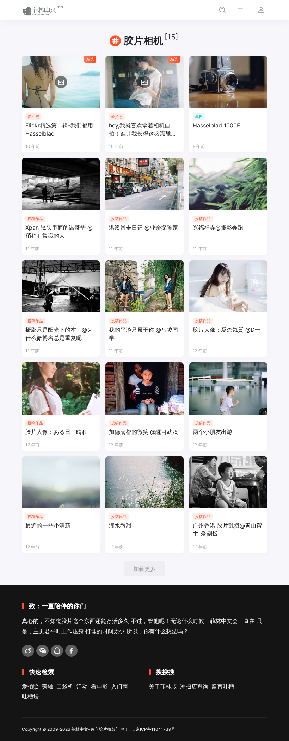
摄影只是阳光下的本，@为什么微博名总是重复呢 (59, 333)
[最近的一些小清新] (61, 482)
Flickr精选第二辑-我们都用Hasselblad (59, 129)
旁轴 (47, 686)
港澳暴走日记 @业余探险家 (143, 227)
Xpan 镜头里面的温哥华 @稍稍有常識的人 (59, 231)
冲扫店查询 (194, 686)
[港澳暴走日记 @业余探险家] (144, 184)
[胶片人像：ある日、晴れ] (61, 388)
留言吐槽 (222, 686)
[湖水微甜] (144, 482)
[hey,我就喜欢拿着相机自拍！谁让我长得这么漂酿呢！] (144, 82)
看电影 (99, 686)
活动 (82, 686)
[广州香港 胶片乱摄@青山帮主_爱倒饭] (228, 482)
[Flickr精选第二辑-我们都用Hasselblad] (61, 82)
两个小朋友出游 (212, 431)
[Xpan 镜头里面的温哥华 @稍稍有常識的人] (61, 184)
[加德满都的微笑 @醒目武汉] (144, 388)
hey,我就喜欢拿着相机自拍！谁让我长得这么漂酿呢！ (140, 130)
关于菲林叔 (163, 686)
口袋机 (64, 686)
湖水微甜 (120, 525)
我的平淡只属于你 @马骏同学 (143, 333)
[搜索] (222, 10)
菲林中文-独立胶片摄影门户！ (99, 729)
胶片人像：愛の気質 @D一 (226, 329)
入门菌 (119, 686)
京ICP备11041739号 (155, 729)
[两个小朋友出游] (228, 388)
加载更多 (144, 568)
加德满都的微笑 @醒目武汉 (143, 431)
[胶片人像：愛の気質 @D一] (228, 286)
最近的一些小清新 (47, 525)
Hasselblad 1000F (216, 125)
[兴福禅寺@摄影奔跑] (228, 184)
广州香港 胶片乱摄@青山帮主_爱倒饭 (227, 529)
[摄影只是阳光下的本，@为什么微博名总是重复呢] (61, 286)
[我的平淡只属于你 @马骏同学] (144, 286)
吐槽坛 (30, 696)
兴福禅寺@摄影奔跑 (218, 227)
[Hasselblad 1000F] (228, 82)
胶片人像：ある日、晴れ (56, 431)
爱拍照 (30, 686)
